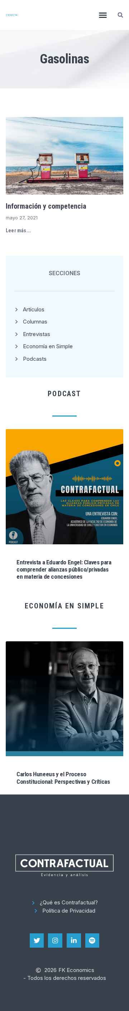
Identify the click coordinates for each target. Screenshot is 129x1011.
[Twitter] (37, 940)
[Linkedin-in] (74, 940)
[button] (102, 15)
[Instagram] (55, 940)
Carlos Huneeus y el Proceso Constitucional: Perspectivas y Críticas (63, 778)
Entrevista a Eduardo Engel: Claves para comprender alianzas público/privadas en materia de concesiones (63, 569)
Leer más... (18, 230)
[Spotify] (92, 940)
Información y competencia (46, 206)
